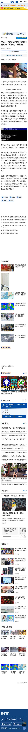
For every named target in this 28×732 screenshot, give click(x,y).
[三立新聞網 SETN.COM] (1, 5)
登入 (26, 1)
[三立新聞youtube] (2, 719)
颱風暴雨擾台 (12, 5)
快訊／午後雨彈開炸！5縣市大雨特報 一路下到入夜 (13, 654)
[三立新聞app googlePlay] (18, 723)
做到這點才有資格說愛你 (10, 230)
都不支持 (7, 414)
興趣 (19, 82)
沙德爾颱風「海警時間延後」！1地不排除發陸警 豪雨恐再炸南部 (4, 672)
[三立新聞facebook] (6, 719)
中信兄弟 (6, 496)
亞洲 (21, 103)
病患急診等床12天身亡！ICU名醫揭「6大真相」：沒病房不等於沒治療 (4, 654)
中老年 (24, 82)
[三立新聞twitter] (17, 719)
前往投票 (20, 416)
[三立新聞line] (14, 719)
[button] (21, 1)
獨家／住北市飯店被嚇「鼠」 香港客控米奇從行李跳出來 (22, 637)
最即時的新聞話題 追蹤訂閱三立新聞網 (14, 217)
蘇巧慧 (6, 410)
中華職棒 (21, 496)
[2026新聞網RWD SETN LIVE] (2, 2)
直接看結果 (8, 416)
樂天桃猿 (14, 496)
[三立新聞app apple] (6, 723)
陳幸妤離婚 (21, 5)
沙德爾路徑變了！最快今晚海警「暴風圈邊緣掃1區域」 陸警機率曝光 (22, 672)
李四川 (6, 412)
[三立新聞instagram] (10, 719)
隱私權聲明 (4, 728)
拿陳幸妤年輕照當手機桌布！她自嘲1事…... (15, 222)
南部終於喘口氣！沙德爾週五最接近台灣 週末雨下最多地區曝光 (13, 637)
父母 (24, 103)
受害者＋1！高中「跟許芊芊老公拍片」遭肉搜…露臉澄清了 (14, 480)
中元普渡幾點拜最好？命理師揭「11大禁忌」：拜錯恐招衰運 (22, 654)
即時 (5, 5)
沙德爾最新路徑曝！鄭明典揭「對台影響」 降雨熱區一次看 (4, 637)
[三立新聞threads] (21, 719)
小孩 (14, 106)
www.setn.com (16, 728)
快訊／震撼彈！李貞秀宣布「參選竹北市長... (14, 226)
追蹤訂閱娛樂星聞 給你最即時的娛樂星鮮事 (15, 220)
